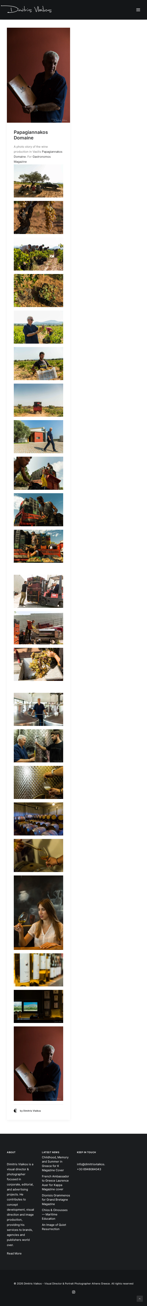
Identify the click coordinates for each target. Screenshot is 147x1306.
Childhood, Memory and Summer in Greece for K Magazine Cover (55, 1163)
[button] (138, 9)
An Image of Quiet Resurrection (54, 1227)
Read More (14, 1253)
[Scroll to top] (140, 1298)
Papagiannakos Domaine (31, 135)
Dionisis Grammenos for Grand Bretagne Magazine (56, 1200)
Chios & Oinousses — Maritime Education (55, 1214)
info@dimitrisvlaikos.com (94, 1164)
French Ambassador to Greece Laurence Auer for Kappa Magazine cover (55, 1182)
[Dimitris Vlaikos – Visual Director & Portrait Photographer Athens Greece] (26, 9)
